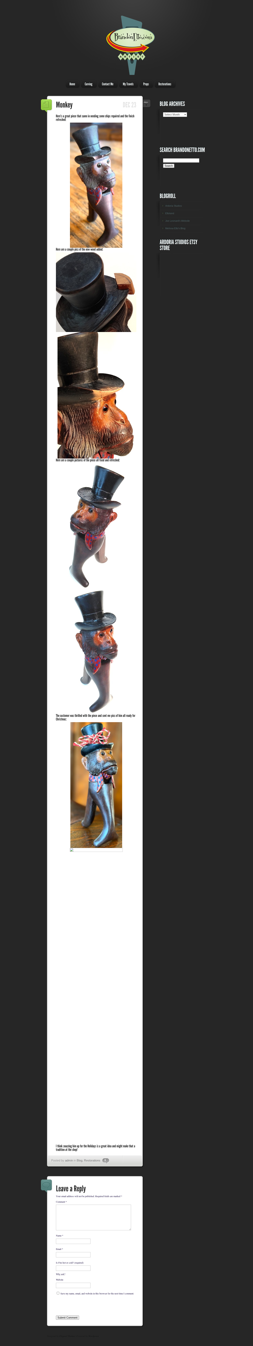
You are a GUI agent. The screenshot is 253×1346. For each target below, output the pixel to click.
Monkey (46, 106)
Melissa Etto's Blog (175, 228)
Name (59, 1235)
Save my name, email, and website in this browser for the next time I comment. (97, 1293)
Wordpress (94, 1336)
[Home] (71, 84)
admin (69, 1160)
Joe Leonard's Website (177, 220)
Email (59, 1248)
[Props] (145, 84)
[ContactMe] (106, 84)
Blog (79, 1160)
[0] (104, 1160)
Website (59, 1279)
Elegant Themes (67, 1336)
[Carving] (87, 84)
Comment (61, 1201)
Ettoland (169, 213)
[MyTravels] (127, 84)
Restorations (92, 1160)
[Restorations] (164, 84)
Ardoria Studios (173, 205)
